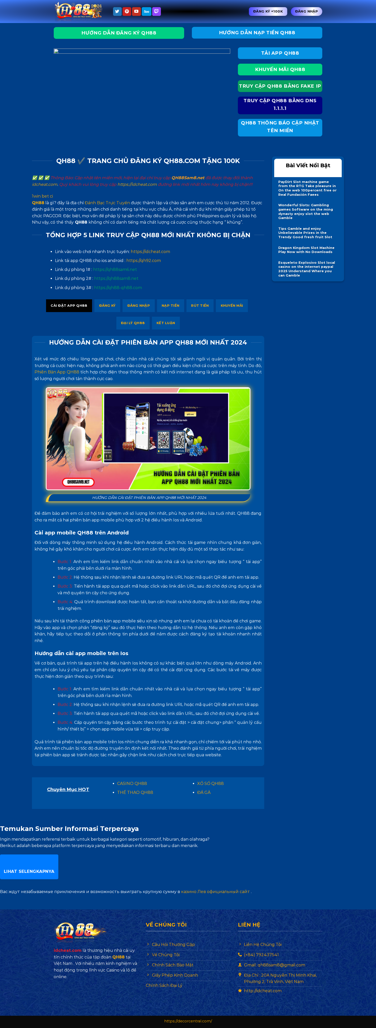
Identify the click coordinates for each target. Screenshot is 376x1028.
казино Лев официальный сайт (215, 891)
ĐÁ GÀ (204, 792)
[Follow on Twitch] (156, 11)
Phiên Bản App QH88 (57, 372)
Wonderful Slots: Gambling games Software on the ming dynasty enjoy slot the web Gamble (305, 211)
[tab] (69, 306)
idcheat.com (44, 184)
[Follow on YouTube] (136, 11)
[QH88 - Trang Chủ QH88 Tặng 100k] (79, 11)
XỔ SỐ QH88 (210, 783)
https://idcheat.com (137, 184)
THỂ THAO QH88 (135, 792)
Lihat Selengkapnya (29, 871)
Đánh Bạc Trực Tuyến (107, 202)
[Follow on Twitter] (117, 11)
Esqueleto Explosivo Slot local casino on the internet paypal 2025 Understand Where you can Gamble (306, 269)
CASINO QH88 (132, 783)
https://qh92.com (143, 260)
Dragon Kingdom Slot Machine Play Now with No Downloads (306, 250)
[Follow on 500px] (146, 11)
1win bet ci (42, 196)
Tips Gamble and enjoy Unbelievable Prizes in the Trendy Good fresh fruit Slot (305, 233)
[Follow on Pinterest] (127, 11)
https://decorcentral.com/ (188, 1021)
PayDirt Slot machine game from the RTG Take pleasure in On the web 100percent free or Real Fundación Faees (307, 188)
